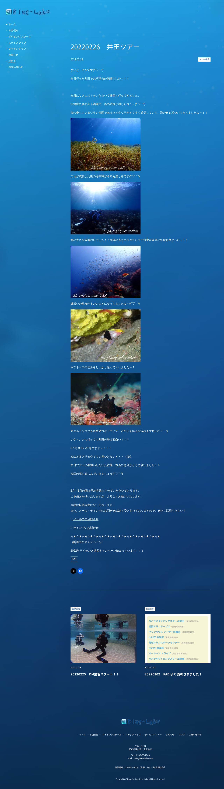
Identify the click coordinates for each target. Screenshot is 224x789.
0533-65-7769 (143, 755)
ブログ (12, 61)
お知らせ (13, 55)
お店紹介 (13, 30)
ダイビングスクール (111, 734)
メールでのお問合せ (86, 519)
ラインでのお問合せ (86, 527)
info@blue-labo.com (143, 758)
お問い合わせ (15, 67)
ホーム (12, 24)
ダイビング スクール (19, 36)
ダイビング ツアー (18, 48)
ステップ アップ (17, 42)
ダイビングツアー (153, 734)
